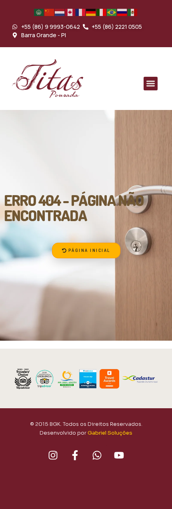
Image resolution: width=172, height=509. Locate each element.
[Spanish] (133, 12)
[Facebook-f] (75, 455)
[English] (70, 12)
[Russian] (122, 12)
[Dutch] (60, 12)
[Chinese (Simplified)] (49, 12)
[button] (151, 84)
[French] (81, 12)
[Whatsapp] (97, 455)
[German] (91, 12)
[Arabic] (39, 12)
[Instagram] (53, 455)
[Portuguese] (112, 12)
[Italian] (101, 12)
